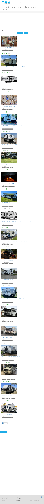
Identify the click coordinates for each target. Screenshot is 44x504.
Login (20, 2)
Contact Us (29, 2)
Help (34, 2)
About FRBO (18, 498)
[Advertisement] (22, 20)
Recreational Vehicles (5, 11)
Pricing (3, 501)
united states (13, 11)
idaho (18, 11)
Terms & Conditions (38, 499)
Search (20, 33)
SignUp (6, 498)
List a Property (39, 2)
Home (3, 500)
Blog (24, 2)
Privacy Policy (31, 499)
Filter (26, 33)
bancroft (22, 11)
